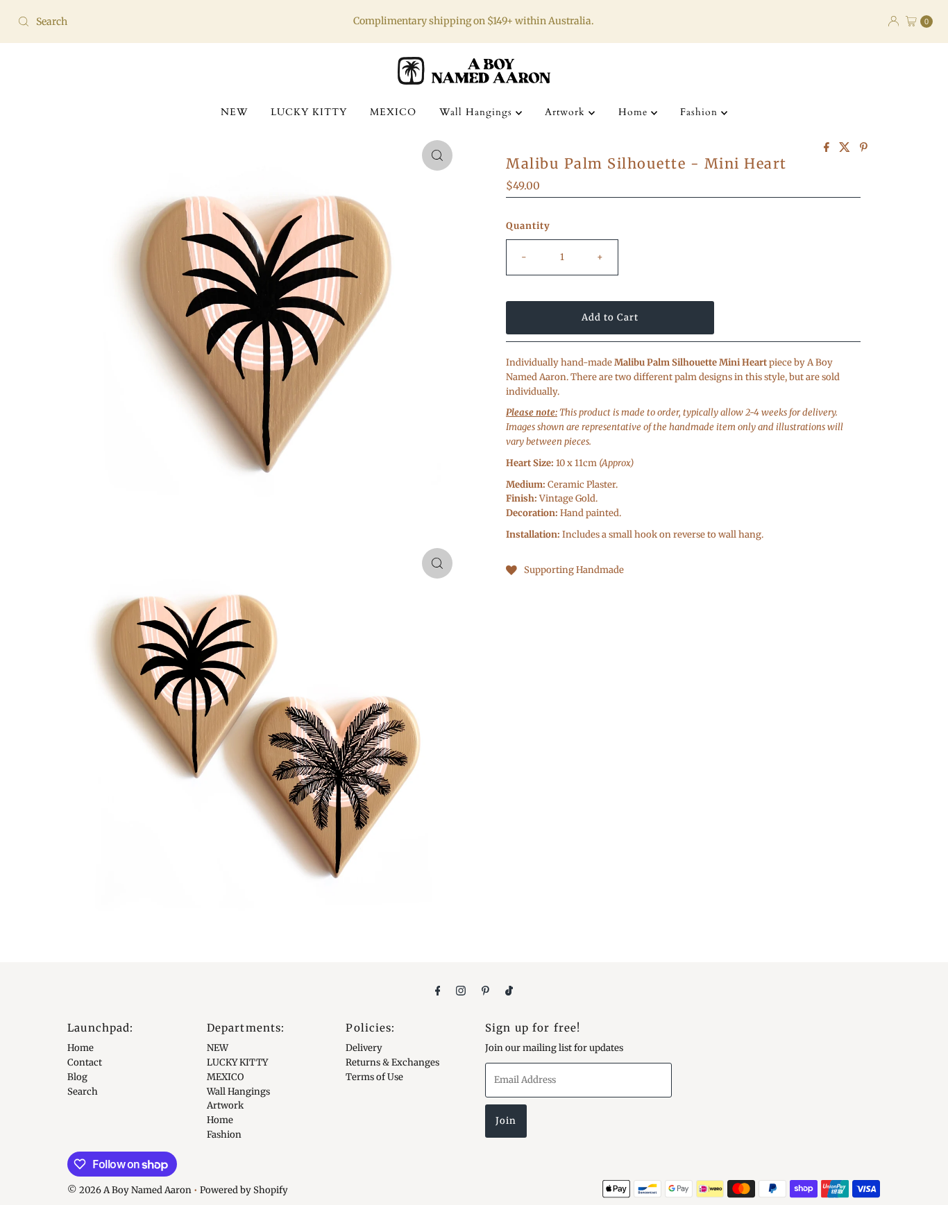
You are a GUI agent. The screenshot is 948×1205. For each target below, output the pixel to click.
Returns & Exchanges (392, 1062)
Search (82, 1091)
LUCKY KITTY (309, 112)
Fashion (700, 112)
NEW (234, 112)
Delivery (364, 1048)
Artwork (567, 112)
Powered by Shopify (244, 1190)
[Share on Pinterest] (863, 148)
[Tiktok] (509, 990)
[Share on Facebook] (828, 148)
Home (634, 112)
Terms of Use (374, 1077)
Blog (77, 1077)
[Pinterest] (485, 990)
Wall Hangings (477, 112)
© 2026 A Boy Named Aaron (129, 1190)
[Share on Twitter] (846, 148)
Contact (84, 1062)
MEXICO (393, 112)
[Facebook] (438, 990)
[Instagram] (461, 990)
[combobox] (162, 21)
